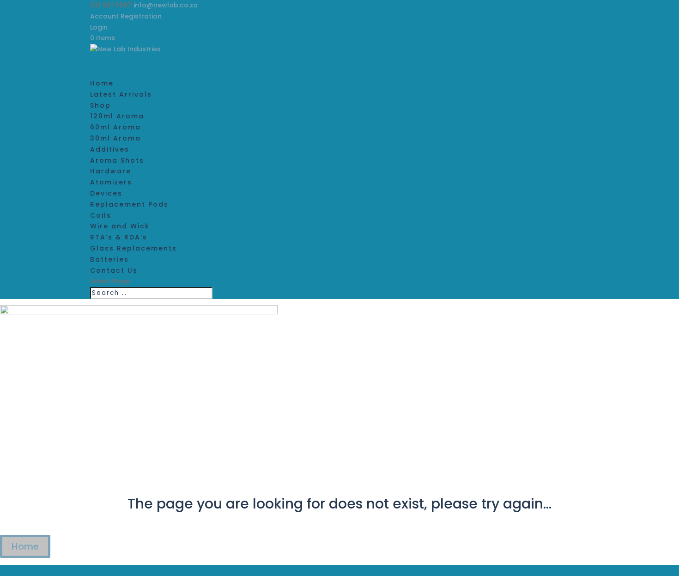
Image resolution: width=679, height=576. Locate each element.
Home (25, 546)
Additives (109, 149)
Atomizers (111, 182)
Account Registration (126, 16)
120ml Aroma (117, 116)
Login (99, 27)
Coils (100, 215)
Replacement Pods (129, 204)
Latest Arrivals (121, 94)
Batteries (109, 259)
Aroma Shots (117, 160)
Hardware (110, 171)
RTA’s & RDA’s (118, 237)
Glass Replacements (133, 248)
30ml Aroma (115, 138)
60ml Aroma (115, 127)
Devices (106, 193)
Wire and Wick (120, 226)
